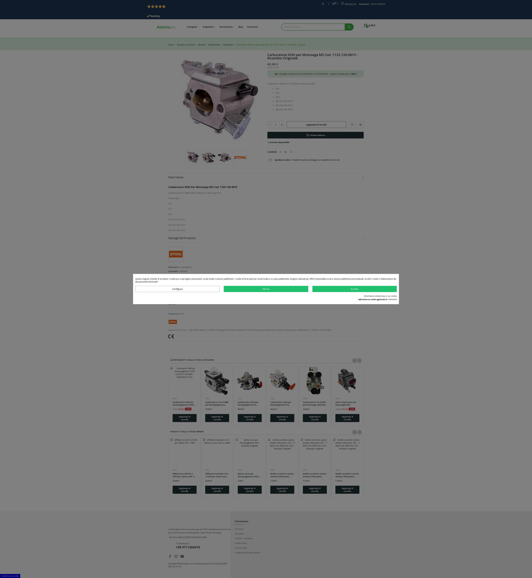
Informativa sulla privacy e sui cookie (380, 296)
